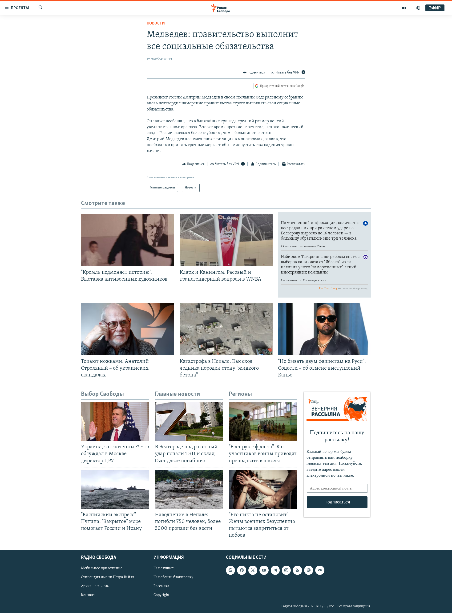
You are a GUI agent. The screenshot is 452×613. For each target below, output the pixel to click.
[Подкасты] (308, 570)
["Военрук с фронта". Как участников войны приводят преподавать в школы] (263, 421)
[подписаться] (319, 570)
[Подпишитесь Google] (230, 570)
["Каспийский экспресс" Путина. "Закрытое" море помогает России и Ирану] (115, 489)
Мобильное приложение (101, 568)
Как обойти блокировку (173, 577)
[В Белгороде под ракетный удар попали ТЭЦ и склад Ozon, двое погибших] (189, 421)
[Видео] (404, 8)
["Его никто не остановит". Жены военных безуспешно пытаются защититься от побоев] (263, 489)
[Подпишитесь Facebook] (241, 570)
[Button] (254, 72)
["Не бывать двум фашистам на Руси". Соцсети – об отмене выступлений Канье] (324, 329)
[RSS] (297, 570)
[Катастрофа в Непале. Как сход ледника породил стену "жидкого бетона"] (226, 329)
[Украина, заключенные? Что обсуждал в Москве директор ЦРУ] (115, 421)
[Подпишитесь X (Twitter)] (252, 570)
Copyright (161, 595)
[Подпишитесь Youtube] (263, 570)
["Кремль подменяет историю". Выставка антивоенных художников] (127, 240)
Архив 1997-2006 (95, 586)
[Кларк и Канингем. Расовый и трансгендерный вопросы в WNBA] (226, 240)
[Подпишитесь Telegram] (275, 570)
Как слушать (163, 568)
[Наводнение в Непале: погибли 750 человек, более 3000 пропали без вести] (189, 489)
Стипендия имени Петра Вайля (107, 577)
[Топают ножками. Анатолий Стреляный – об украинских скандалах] (127, 329)
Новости (156, 23)
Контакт (88, 595)
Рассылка (161, 586)
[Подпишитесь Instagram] (286, 570)
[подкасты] (418, 8)
